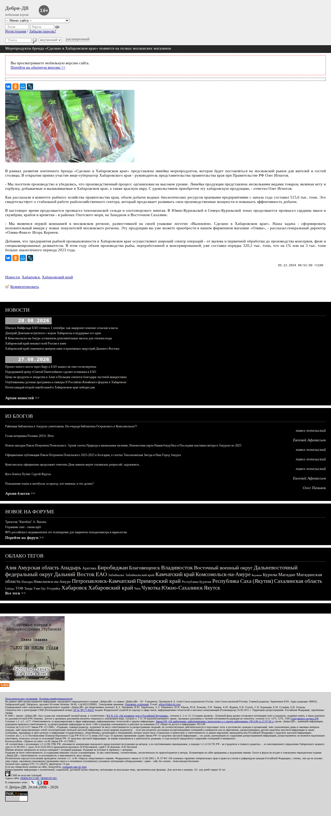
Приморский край (159, 581)
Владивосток (177, 567)
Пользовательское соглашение (21, 698)
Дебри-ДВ (16, 8)
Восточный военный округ (223, 567)
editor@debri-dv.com (169, 704)
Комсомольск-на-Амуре (223, 574)
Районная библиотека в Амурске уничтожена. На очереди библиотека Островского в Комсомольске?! (71, 426)
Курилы (270, 574)
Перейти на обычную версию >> (38, 67)
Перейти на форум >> (24, 538)
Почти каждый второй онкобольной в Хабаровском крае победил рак (50, 387)
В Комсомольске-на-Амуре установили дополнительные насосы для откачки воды (58, 338)
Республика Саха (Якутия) (242, 581)
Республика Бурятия (196, 582)
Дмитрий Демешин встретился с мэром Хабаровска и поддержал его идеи (53, 333)
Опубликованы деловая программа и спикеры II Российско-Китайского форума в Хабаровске (65, 382)
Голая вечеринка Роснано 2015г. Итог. (30, 436)
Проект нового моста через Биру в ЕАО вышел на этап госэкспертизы (50, 366)
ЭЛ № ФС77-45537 (83, 710)
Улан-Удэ (39, 588)
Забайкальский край (139, 575)
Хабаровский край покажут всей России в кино (35, 343)
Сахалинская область (298, 581)
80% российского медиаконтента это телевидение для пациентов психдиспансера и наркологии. (66, 532)
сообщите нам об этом (74, 766)
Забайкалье (116, 575)
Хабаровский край (57, 277)
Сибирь (9, 588)
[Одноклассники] (15, 86)
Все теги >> (15, 593)
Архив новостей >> (22, 398)
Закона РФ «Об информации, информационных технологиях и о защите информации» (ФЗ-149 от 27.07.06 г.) (215, 721)
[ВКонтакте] (8, 86)
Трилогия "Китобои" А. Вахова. (26, 522)
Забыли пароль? (42, 31)
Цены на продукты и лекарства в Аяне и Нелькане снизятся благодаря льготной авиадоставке (66, 377)
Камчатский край (174, 574)
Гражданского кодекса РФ (305, 718)
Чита (137, 588)
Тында (28, 588)
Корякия (257, 575)
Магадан (286, 574)
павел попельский (311, 430)
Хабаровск (31, 277)
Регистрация (15, 31)
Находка (27, 582)
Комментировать (24, 287)
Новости (12, 277)
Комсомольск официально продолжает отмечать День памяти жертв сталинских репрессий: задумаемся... (73, 464)
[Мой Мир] (23, 86)
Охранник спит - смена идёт (23, 527)
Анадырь (70, 567)
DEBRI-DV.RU (49, 778)
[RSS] (4, 686)
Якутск (212, 588)
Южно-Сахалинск (182, 588)
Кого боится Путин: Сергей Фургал (28, 474)
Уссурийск (53, 588)
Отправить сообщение (137, 704)
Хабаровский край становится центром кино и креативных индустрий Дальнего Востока (62, 348)
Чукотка (150, 588)
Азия (11, 567)
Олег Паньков (314, 488)
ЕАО (101, 574)
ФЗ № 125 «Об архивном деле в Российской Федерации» (137, 715)
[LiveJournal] (30, 86)
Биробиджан (112, 567)
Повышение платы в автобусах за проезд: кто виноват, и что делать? (49, 483)
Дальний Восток (74, 574)
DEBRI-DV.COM (29, 778)
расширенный (77, 39)
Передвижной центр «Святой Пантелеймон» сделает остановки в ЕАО (50, 372)
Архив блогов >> (20, 493)
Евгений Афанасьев (309, 440)
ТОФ (19, 588)
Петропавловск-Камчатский (104, 581)
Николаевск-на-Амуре (52, 581)
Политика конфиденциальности (55, 698)
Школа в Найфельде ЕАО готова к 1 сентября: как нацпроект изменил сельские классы (61, 328)
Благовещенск (144, 567)
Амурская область (38, 567)
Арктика (89, 568)
